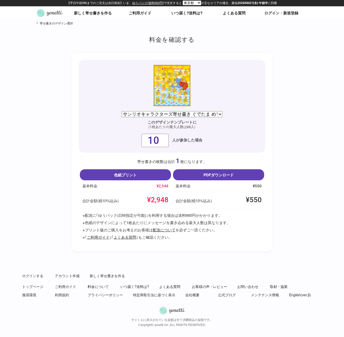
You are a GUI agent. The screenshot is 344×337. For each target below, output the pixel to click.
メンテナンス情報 (265, 294)
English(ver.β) (300, 294)
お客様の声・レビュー (209, 286)
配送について (164, 229)
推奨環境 (29, 294)
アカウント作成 (67, 275)
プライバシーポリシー (105, 294)
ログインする (32, 275)
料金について (98, 286)
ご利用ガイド (140, 13)
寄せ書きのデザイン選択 (56, 23)
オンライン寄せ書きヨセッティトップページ (49, 13)
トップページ (32, 286)
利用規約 (62, 294)
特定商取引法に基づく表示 (154, 294)
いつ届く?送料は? (186, 13)
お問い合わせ (247, 286)
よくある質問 (234, 13)
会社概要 (192, 294)
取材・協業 (279, 286)
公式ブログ (227, 294)
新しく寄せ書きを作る (93, 13)
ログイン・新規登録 (281, 13)
